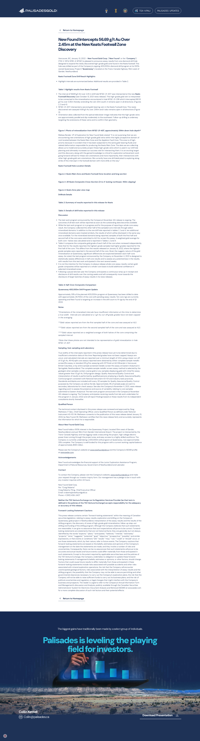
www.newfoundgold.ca (99, 450)
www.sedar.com (67, 452)
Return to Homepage (73, 30)
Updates (168, 10)
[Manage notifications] (5, 736)
